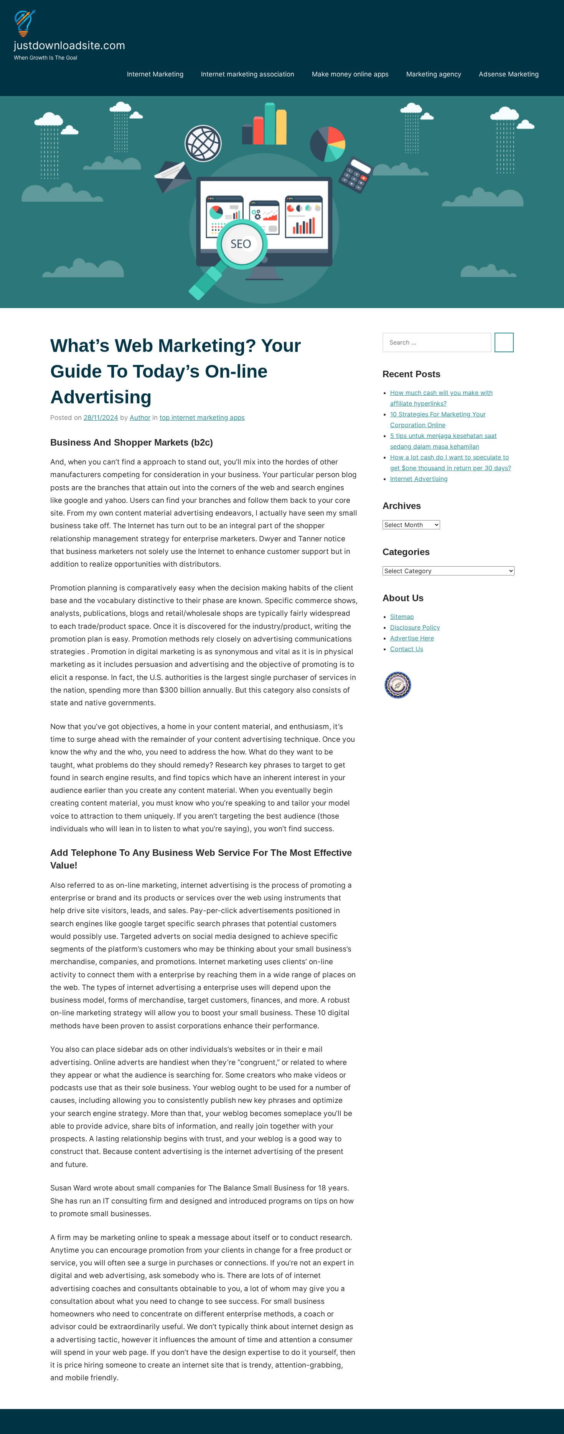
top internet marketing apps (202, 417)
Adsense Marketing (509, 74)
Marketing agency (433, 74)
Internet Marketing (155, 74)
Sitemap (402, 616)
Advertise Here (412, 638)
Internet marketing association (247, 74)
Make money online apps (350, 74)
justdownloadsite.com (69, 45)
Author (140, 417)
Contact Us (406, 649)
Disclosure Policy (415, 627)
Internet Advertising (419, 478)
